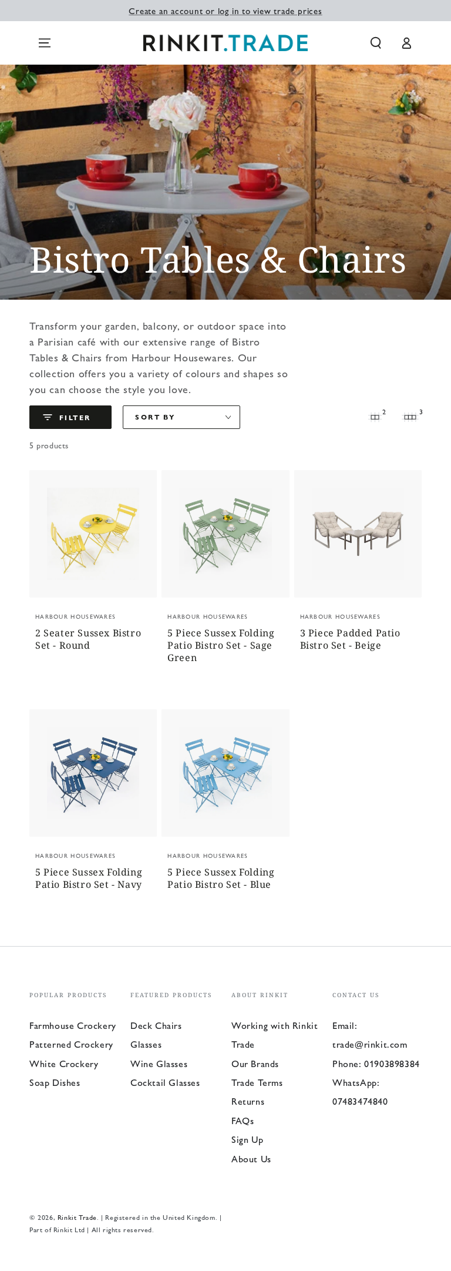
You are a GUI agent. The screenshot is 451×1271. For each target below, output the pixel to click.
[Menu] (44, 43)
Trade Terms (257, 1082)
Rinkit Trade (77, 1217)
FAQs (242, 1120)
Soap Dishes (54, 1082)
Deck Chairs (156, 1025)
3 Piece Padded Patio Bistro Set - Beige (350, 639)
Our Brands (255, 1063)
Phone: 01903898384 (376, 1063)
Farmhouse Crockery (72, 1025)
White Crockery (63, 1063)
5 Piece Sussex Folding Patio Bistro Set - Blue (220, 878)
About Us (251, 1158)
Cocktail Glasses (165, 1082)
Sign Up (247, 1139)
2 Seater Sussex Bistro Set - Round (88, 639)
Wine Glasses (158, 1063)
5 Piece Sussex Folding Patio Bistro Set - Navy (88, 878)
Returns (247, 1101)
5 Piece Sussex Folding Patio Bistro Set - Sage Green (220, 645)
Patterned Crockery (71, 1044)
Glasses (145, 1044)
